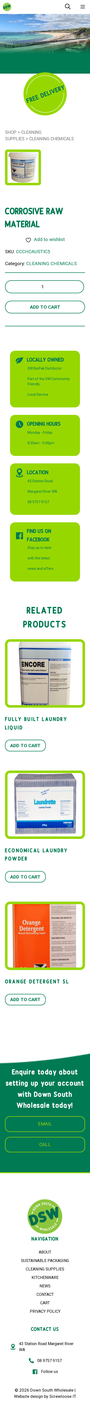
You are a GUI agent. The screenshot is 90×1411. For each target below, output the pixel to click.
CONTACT (45, 1294)
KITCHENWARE (45, 1277)
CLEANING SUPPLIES (45, 1269)
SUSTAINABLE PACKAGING (45, 1260)
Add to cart (45, 307)
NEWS (45, 1286)
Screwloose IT (62, 1396)
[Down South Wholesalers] (7, 7)
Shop (10, 132)
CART (45, 1303)
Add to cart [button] (25, 745)
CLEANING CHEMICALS (51, 138)
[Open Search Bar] (68, 7)
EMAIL (45, 1124)
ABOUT (45, 1252)
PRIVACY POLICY (45, 1311)
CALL (45, 1144)
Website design (28, 1396)
